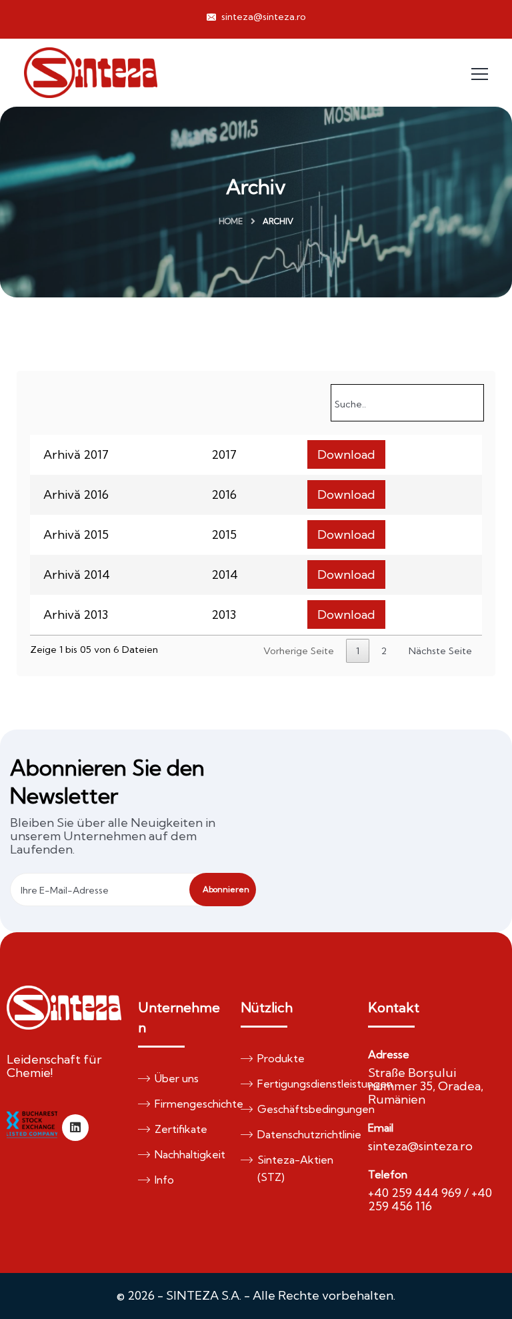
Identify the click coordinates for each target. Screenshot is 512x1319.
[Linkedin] (75, 1127)
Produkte (281, 1058)
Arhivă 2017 (76, 454)
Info (164, 1179)
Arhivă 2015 (76, 534)
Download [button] (346, 454)
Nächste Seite (440, 651)
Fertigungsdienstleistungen (298, 1083)
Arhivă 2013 (75, 614)
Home (231, 221)
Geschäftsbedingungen (298, 1109)
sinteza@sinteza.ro (262, 17)
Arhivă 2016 (76, 494)
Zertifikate (181, 1129)
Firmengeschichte (188, 1103)
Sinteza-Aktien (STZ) (295, 1168)
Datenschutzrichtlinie (298, 1134)
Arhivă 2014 (76, 574)
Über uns (177, 1078)
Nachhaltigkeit (188, 1154)
